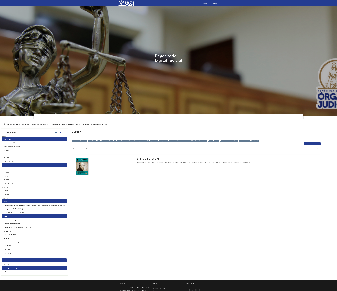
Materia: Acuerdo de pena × (79, 140)
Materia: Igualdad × (146, 140)
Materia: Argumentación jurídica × (229, 140)
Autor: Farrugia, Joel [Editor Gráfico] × (249, 140)
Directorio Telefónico (160, 288)
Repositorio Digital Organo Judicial (17, 124)
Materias (6, 157)
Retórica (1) (7, 253)
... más (6, 257)
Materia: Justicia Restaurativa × (199, 140)
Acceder (6, 190)
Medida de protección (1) (12, 242)
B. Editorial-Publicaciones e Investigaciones (46, 124)
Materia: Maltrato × (157, 140)
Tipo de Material (9, 161)
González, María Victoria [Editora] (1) (16, 212)
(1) (5, 272)
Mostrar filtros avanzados (312, 144)
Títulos (6, 154)
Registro (6, 194)
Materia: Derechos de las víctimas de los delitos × (176, 140)
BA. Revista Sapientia (69, 124)
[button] (205, 3)
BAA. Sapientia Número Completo (90, 124)
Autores (6, 150)
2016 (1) (6, 264)
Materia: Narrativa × (213, 140)
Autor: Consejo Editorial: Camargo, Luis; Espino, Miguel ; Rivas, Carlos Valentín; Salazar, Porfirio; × (113, 140)
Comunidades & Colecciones (13, 143)
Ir (317, 137)
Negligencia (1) (9, 249)
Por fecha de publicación (12, 146)
